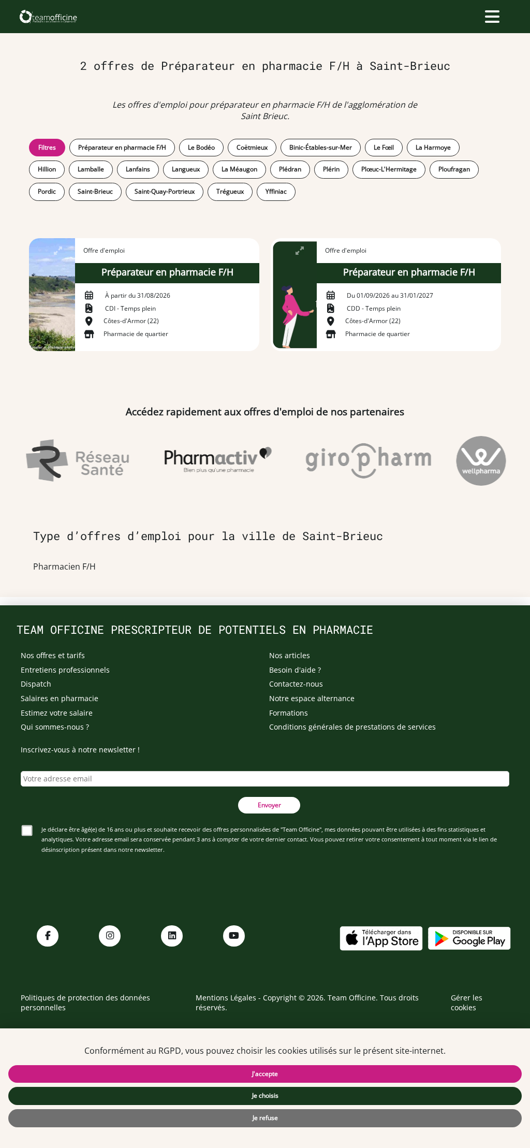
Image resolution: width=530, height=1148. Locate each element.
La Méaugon (239, 169)
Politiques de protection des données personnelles (85, 1003)
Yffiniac (276, 191)
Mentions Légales (226, 997)
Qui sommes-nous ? (55, 727)
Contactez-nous (296, 684)
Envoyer (269, 805)
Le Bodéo (201, 147)
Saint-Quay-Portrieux (165, 191)
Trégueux (230, 191)
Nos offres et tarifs (53, 655)
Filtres (47, 147)
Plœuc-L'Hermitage (389, 169)
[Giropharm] (362, 461)
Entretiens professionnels (65, 670)
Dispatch (36, 684)
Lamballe (91, 169)
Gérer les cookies (466, 1003)
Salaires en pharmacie (59, 698)
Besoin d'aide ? (295, 670)
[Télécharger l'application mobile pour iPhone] (381, 937)
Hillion (47, 169)
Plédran (290, 169)
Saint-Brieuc (95, 191)
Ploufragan (454, 169)
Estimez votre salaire (57, 713)
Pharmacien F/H (64, 566)
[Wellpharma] (475, 461)
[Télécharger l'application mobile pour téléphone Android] (469, 937)
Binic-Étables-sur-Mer (320, 147)
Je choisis (265, 1095)
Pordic (47, 191)
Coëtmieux (252, 147)
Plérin (331, 169)
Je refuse (265, 1117)
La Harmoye (433, 147)
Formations (288, 713)
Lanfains (138, 169)
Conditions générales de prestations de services (352, 727)
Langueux (186, 169)
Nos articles (289, 655)
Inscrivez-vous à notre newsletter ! (80, 749)
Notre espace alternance (312, 698)
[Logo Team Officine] (48, 16)
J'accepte (265, 1073)
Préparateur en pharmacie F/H (122, 147)
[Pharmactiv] (212, 461)
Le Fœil (384, 147)
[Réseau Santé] (71, 461)
